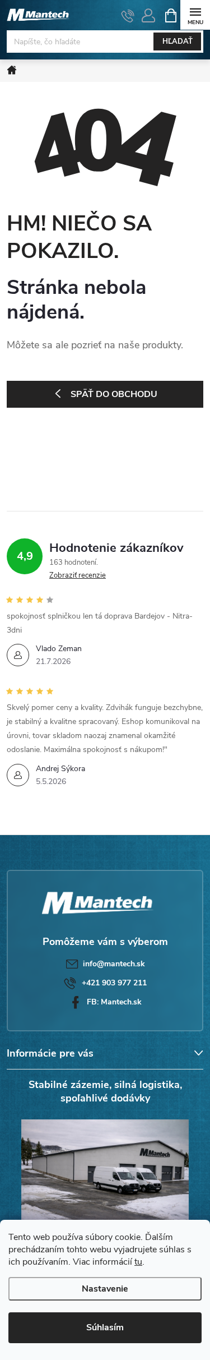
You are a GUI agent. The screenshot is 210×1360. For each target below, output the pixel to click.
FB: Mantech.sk (114, 1002)
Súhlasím (105, 1327)
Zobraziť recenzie (77, 575)
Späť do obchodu (114, 394)
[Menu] (195, 15)
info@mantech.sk (114, 963)
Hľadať (177, 41)
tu (138, 1262)
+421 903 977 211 (114, 983)
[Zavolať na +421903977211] (128, 15)
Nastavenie (105, 1289)
